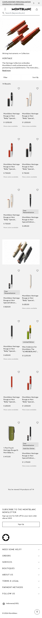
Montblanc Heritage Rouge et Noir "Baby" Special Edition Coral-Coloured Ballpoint (12, 399)
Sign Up (21, 524)
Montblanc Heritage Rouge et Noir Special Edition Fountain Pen (30, 456)
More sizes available (11, 126)
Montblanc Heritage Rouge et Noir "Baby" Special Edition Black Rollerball (30, 167)
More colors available (11, 177)
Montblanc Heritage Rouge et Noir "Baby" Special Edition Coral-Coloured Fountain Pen (30, 399)
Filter (5, 77)
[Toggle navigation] (5, 9)
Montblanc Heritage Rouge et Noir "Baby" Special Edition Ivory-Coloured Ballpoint (30, 298)
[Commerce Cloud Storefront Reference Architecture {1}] (21, 9)
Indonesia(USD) (12, 603)
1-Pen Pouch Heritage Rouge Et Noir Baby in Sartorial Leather (11, 450)
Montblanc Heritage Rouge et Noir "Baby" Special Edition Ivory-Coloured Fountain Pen (30, 116)
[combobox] (21, 13)
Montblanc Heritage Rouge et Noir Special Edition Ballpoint (30, 220)
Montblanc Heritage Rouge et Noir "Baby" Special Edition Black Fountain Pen (12, 116)
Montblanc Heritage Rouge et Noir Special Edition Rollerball (12, 300)
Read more (6, 70)
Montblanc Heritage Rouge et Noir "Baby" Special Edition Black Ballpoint (12, 349)
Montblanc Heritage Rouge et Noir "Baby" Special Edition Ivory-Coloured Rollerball (12, 217)
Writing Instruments (10, 53)
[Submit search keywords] (3, 13)
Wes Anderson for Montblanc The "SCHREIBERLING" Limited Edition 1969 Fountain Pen (29, 349)
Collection (25, 53)
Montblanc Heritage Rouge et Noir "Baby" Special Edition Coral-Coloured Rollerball (12, 167)
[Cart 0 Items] (38, 11)
